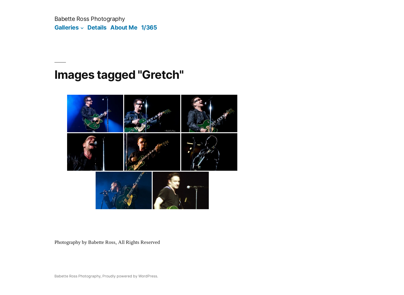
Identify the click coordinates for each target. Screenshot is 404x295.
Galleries (66, 27)
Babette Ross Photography (89, 18)
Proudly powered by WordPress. (130, 276)
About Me (123, 27)
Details (97, 27)
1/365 (149, 27)
